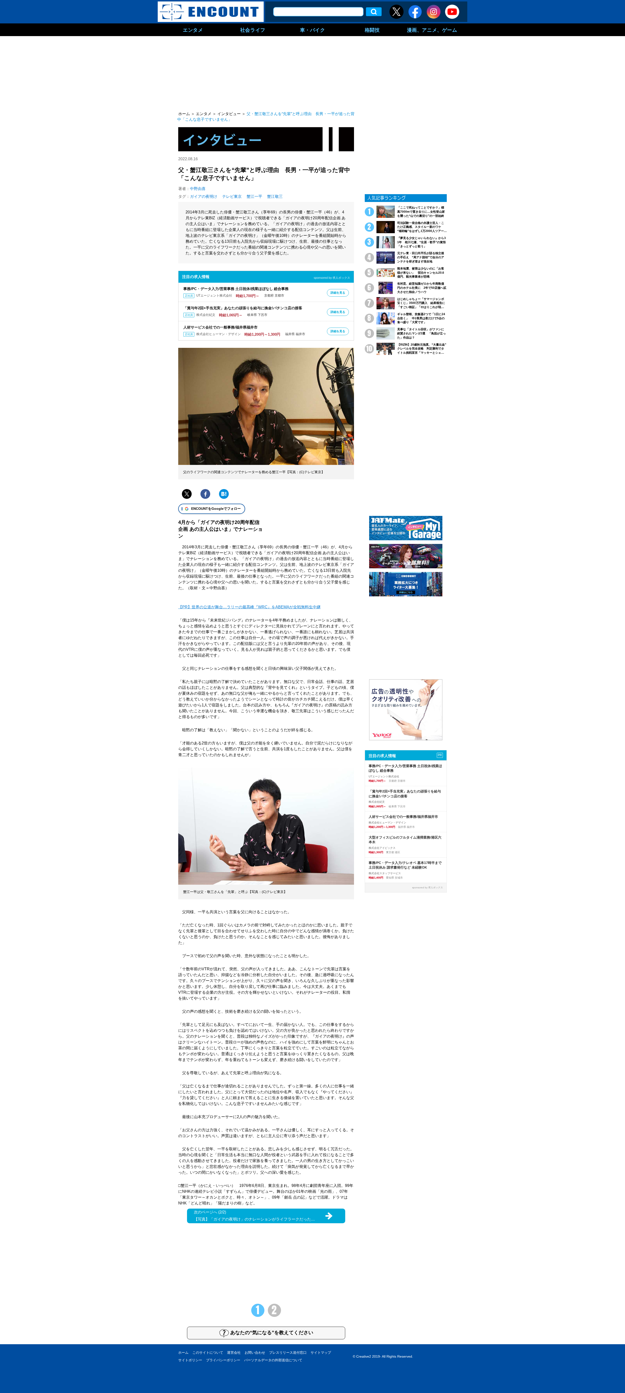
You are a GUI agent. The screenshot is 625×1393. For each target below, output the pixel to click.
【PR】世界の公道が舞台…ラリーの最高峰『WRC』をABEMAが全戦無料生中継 (249, 607)
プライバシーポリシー (223, 1360)
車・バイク (312, 29)
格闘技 (372, 29)
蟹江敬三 (275, 196)
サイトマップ (321, 1352)
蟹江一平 (254, 196)
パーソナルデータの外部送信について (273, 1360)
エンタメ (193, 29)
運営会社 (234, 1352)
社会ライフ (252, 29)
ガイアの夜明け (203, 196)
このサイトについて (207, 1352)
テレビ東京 (232, 196)
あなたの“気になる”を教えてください (271, 1332)
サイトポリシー (190, 1360)
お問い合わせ (255, 1352)
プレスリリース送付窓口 (288, 1352)
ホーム (183, 1352)
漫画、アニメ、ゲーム (432, 29)
